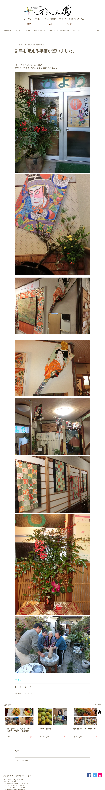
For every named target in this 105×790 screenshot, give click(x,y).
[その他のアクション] (89, 44)
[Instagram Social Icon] (100, 775)
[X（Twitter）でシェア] (21, 687)
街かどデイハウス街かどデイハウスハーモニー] (64, 30)
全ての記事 (7, 30)
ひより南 (27, 30)
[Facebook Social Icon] (89, 775)
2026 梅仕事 (46, 728)
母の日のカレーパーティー (84, 728)
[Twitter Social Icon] (95, 775)
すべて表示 (97, 704)
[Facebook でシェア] (16, 687)
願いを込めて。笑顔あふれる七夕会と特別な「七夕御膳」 (19, 729)
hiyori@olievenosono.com (16, 789)
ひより (18, 30)
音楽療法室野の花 (39, 30)
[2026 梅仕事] (52, 716)
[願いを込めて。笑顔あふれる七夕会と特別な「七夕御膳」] (19, 716)
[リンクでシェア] (31, 687)
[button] (98, 30)
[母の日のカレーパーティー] (86, 716)
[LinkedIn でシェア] (26, 687)
